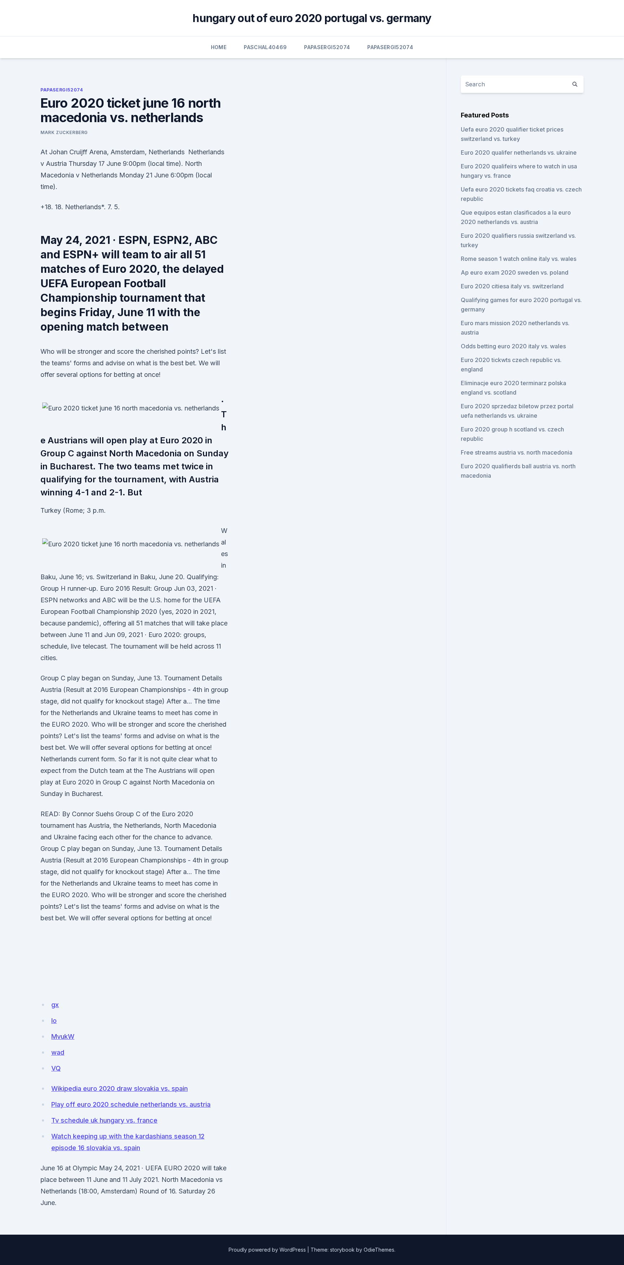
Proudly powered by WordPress (267, 1250)
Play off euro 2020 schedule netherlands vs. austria (131, 1104)
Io (54, 1020)
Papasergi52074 (327, 47)
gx (55, 1004)
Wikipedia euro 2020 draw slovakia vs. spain (119, 1088)
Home (218, 47)
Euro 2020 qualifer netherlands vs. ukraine (519, 152)
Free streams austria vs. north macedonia (516, 452)
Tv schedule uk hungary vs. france (104, 1120)
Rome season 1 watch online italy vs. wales (518, 258)
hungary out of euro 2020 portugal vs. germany (311, 18)
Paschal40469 (265, 47)
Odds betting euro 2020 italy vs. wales (513, 346)
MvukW (62, 1036)
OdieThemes (379, 1250)
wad (57, 1052)
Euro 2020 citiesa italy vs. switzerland (512, 286)
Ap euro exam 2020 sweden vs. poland (514, 272)
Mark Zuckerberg (64, 132)
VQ (56, 1068)
